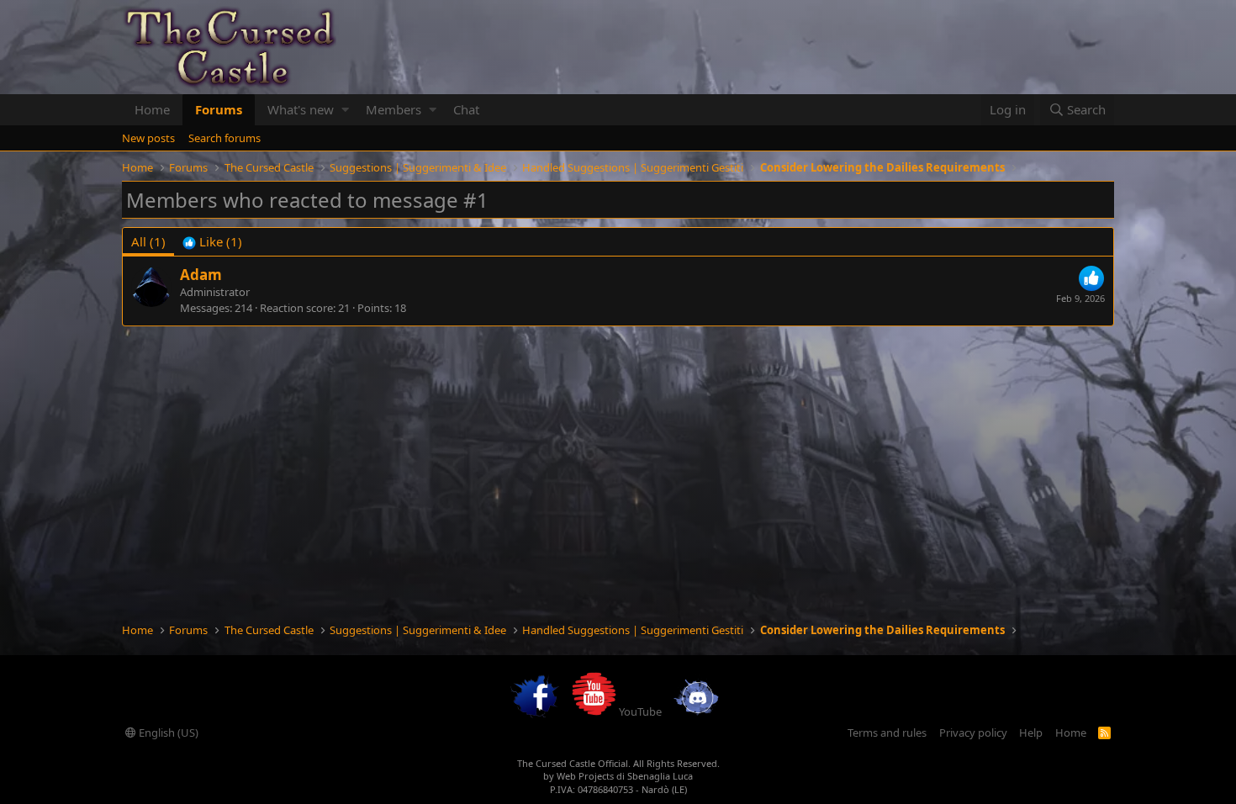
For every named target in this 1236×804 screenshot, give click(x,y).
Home (152, 109)
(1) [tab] (148, 241)
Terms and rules (887, 732)
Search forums (224, 137)
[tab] (212, 242)
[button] (345, 109)
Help (1031, 732)
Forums (218, 109)
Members (393, 109)
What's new (300, 109)
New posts (148, 137)
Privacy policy (973, 732)
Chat (466, 109)
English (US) (167, 732)
